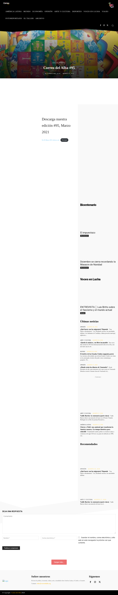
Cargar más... (59, 562)
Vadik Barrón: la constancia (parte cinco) (94, 416)
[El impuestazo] (98, 221)
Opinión (83, 327)
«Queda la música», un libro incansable (94, 343)
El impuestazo (87, 232)
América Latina (85, 424)
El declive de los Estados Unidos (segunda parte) (97, 354)
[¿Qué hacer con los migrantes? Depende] (98, 457)
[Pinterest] (64, 83)
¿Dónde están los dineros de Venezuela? (94, 367)
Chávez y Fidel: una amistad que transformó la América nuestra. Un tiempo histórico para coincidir (96, 429)
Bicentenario (84, 236)
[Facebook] (101, 25)
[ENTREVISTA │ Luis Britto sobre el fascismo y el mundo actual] (98, 295)
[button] (112, 25)
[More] (80, 83)
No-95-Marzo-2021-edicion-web (50, 140)
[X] (107, 25)
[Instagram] (104, 25)
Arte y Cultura (85, 340)
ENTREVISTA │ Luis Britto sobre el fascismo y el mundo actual (97, 308)
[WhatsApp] (70, 83)
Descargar (64, 140)
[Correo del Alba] (43, 73)
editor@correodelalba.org (44, 583)
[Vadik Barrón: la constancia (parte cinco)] (98, 488)
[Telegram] (75, 83)
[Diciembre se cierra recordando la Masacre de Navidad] (98, 250)
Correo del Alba (54, 73)
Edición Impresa (58, 62)
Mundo (83, 313)
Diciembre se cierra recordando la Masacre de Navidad (98, 263)
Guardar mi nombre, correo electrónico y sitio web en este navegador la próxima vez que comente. (96, 540)
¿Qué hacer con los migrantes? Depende (94, 329)
